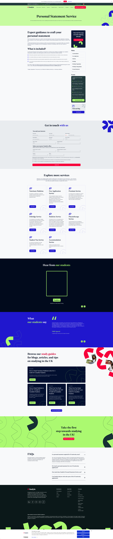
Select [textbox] (66, 138)
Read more (32, 379)
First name (34, 133)
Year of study (67, 137)
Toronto (40, 4)
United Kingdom (59, 491)
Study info (43, 7)
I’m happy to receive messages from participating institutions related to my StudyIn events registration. (49, 161)
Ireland (57, 496)
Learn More (32, 206)
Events (68, 496)
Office (50, 153)
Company (67, 7)
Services (48, 7)
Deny (83, 536)
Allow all (83, 531)
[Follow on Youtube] (36, 502)
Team (79, 493)
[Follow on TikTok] (43, 502)
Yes (65, 1)
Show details (34, 537)
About (79, 491)
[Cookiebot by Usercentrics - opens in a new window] (26, 537)
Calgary (43, 4)
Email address (35, 137)
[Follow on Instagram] (39, 502)
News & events (61, 7)
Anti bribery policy (81, 496)
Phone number (67, 133)
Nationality (51, 137)
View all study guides (56, 410)
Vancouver (48, 4)
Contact (71, 7)
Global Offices (80, 494)
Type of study (35, 141)
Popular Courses (54, 7)
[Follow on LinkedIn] (29, 502)
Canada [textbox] (50, 138)
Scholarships (69, 494)
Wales (57, 493)
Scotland (57, 494)
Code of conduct (81, 498)
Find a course (39, 7)
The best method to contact (61, 149)
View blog (78, 112)
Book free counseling (79, 7)
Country (34, 153)
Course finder (69, 491)
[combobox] (66, 135)
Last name (51, 133)
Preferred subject (60, 141)
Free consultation (78, 39)
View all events (78, 100)
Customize (82, 534)
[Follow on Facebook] (32, 502)
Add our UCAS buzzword (42, 3)
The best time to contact (37, 149)
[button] (84, 306)
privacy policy (77, 157)
